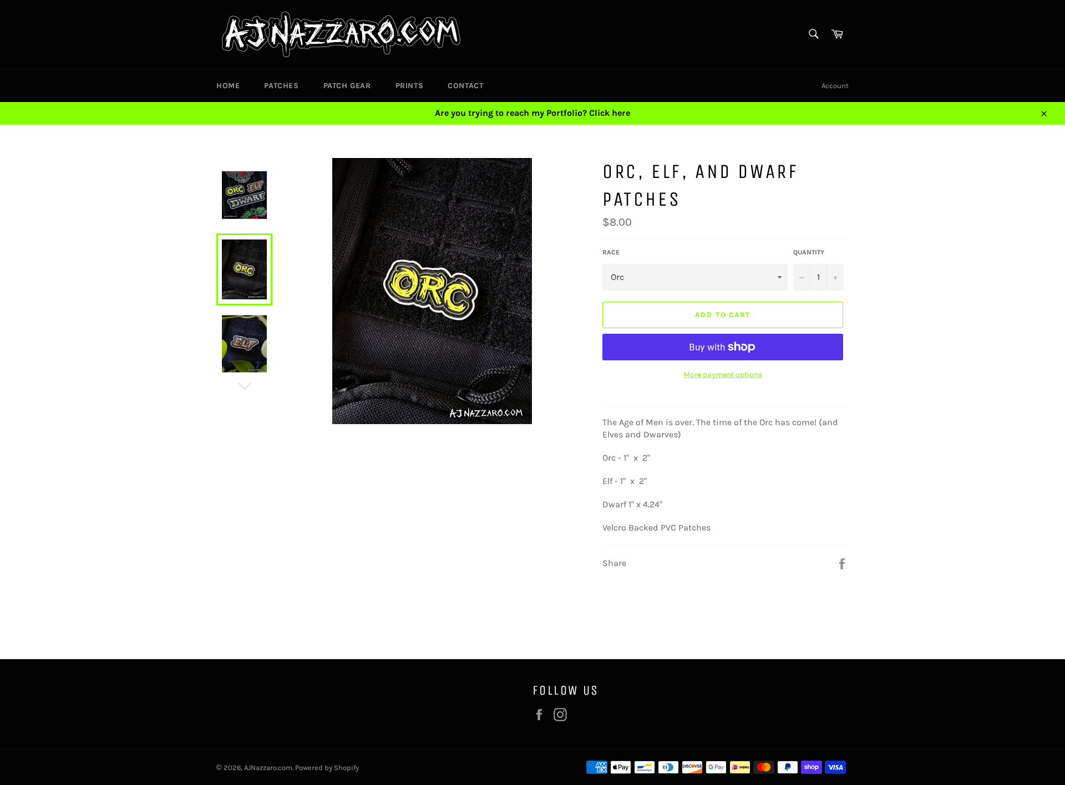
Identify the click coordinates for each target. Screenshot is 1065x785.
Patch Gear (347, 85)
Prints (409, 85)
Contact (465, 85)
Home (228, 85)
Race (611, 252)
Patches (281, 85)
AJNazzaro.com (268, 767)
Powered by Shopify (327, 767)
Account (835, 85)
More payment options (722, 374)
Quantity (808, 252)
